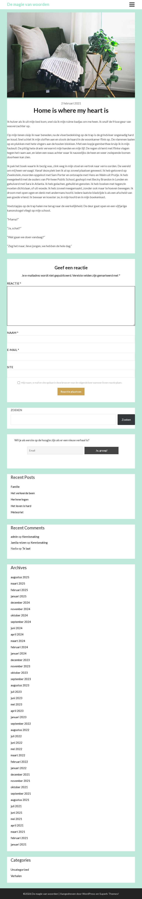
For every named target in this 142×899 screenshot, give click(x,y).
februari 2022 (19, 761)
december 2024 (20, 602)
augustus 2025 (20, 577)
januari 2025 (18, 596)
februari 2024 (19, 647)
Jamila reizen (18, 542)
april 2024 (17, 634)
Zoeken (16, 410)
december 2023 (20, 660)
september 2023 (21, 679)
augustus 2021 (20, 799)
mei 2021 (16, 819)
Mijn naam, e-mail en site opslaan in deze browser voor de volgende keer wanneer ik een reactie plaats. (71, 382)
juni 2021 (16, 812)
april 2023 (17, 710)
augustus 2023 (20, 685)
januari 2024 (18, 653)
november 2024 (20, 609)
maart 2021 (18, 831)
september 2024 (21, 621)
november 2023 (20, 666)
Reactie (14, 283)
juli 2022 (16, 736)
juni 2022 (16, 742)
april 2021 (17, 825)
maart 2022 (18, 755)
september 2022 (21, 723)
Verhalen (16, 876)
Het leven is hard (21, 506)
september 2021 (21, 793)
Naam (12, 332)
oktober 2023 (19, 672)
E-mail (13, 349)
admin (14, 536)
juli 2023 (16, 691)
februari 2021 (19, 838)
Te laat (26, 548)
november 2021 (20, 780)
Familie (15, 486)
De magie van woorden (28, 4)
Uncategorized (20, 869)
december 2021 (20, 774)
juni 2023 (16, 698)
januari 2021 (18, 844)
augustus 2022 (20, 729)
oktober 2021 (19, 787)
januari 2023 (18, 717)
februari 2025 (19, 590)
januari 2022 (18, 768)
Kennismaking (30, 536)
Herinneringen (19, 499)
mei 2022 (16, 749)
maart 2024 (18, 640)
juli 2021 (16, 806)
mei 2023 (16, 704)
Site (10, 367)
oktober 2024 (19, 615)
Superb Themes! (109, 893)
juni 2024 (16, 628)
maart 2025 (18, 583)
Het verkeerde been (23, 493)
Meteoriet (17, 512)
